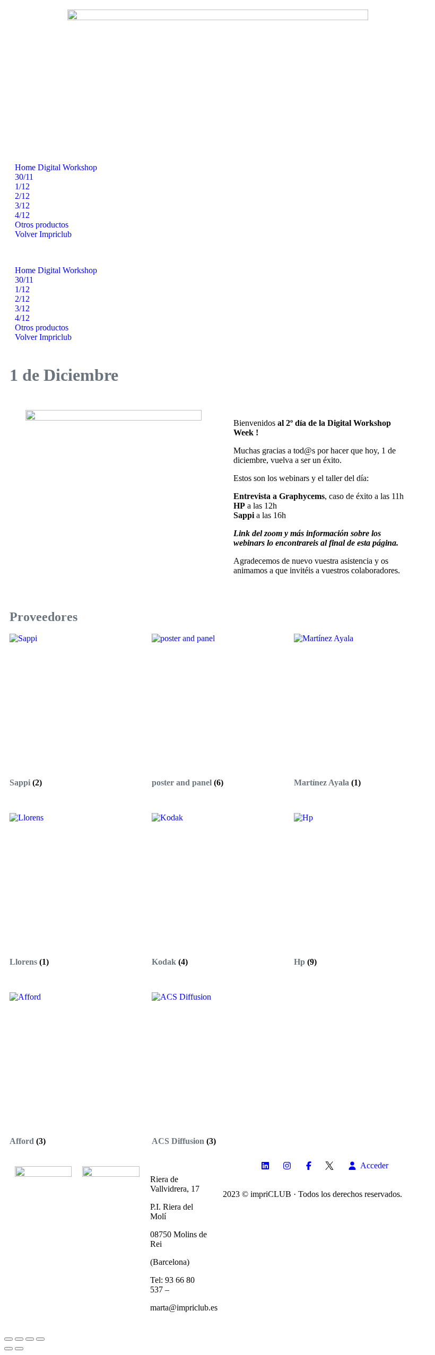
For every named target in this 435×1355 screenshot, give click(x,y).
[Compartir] (29, 1339)
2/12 (22, 195)
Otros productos (41, 224)
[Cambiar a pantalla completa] (19, 1339)
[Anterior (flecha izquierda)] (8, 1348)
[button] (217, 252)
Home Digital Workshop (56, 167)
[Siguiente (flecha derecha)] (19, 1348)
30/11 (24, 176)
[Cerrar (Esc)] (40, 1339)
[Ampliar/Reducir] (8, 1339)
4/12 (22, 215)
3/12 (22, 205)
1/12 (22, 186)
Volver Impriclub (43, 234)
